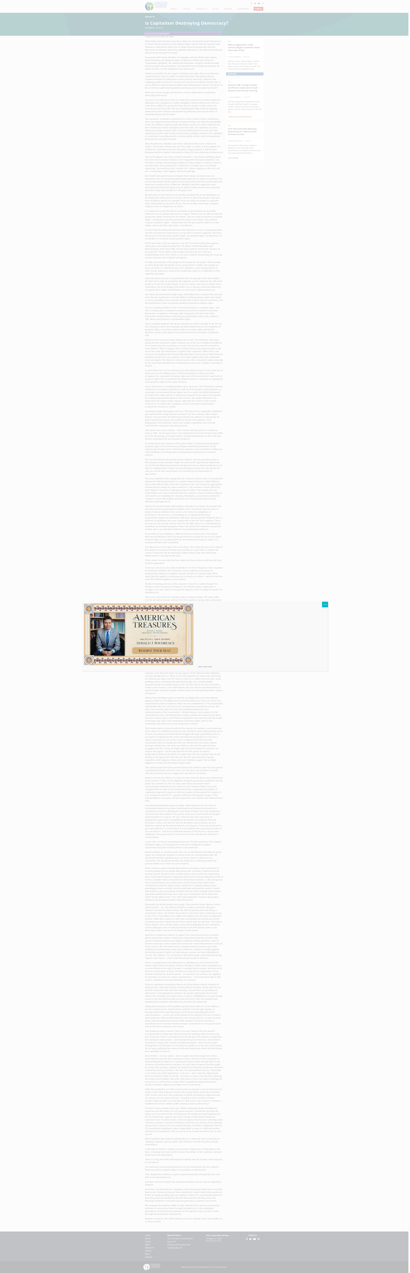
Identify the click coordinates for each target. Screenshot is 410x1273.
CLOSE (325, 604)
